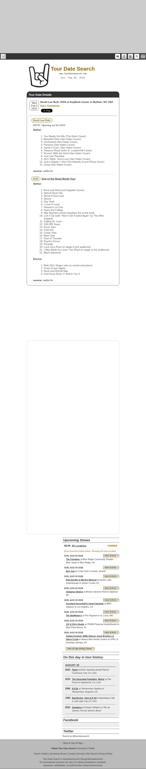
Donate (80, 754)
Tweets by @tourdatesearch (75, 736)
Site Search (91, 754)
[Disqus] (73, 388)
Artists (45, 754)
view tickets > (111, 555)
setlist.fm (48, 171)
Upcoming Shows (58, 754)
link (42, 105)
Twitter (91, 748)
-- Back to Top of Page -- (73, 743)
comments (53, 105)
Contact (72, 754)
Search (37, 754)
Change (112, 545)
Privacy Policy (105, 754)
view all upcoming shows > (80, 648)
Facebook (82, 748)
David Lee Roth (41, 120)
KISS (35, 178)
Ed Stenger (82, 759)
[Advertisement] (73, 26)
